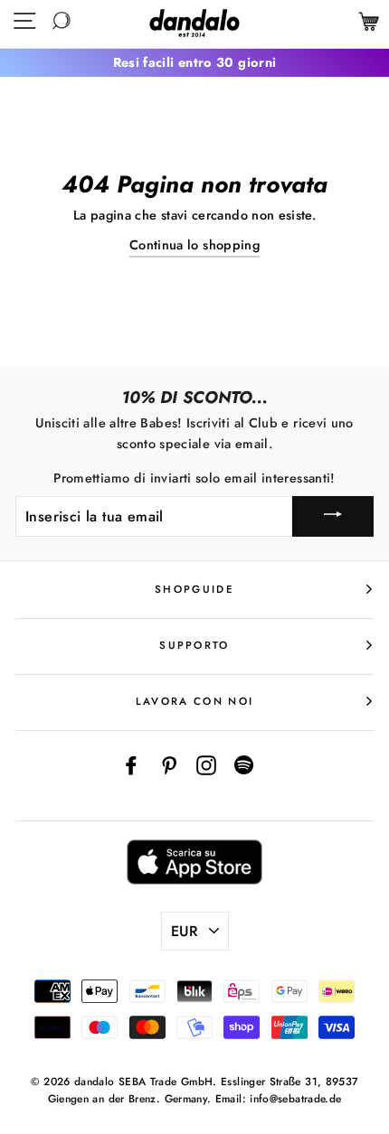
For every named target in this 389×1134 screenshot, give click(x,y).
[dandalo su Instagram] (206, 764)
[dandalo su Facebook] (131, 764)
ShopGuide (194, 589)
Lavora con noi (194, 701)
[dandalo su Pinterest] (169, 764)
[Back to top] (334, 1079)
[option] (194, 62)
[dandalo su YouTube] (244, 764)
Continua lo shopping (194, 245)
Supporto (194, 645)
